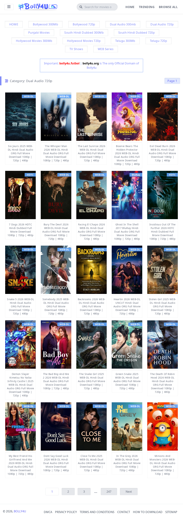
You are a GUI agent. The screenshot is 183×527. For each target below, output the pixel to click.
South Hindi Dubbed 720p (136, 33)
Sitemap (171, 512)
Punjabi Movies (39, 33)
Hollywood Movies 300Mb (34, 41)
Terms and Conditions (97, 512)
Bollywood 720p (84, 24)
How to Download (147, 512)
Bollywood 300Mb (45, 24)
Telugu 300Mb (125, 41)
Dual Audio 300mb (123, 24)
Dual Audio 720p (162, 24)
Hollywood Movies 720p (84, 41)
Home (130, 7)
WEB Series (105, 49)
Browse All (168, 7)
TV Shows (76, 49)
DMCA (48, 512)
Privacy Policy (66, 512)
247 (109, 492)
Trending (147, 7)
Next (129, 492)
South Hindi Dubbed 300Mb (84, 33)
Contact (123, 512)
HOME (13, 24)
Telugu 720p (158, 41)
